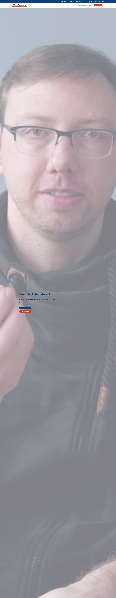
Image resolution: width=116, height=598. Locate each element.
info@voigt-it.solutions (66, 1)
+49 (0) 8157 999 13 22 (80, 1)
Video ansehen (26, 307)
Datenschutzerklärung (92, 1)
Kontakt (98, 5)
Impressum (101, 1)
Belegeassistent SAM (82, 5)
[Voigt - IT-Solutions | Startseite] (19, 5)
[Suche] (103, 5)
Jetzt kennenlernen (25, 311)
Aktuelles (91, 5)
